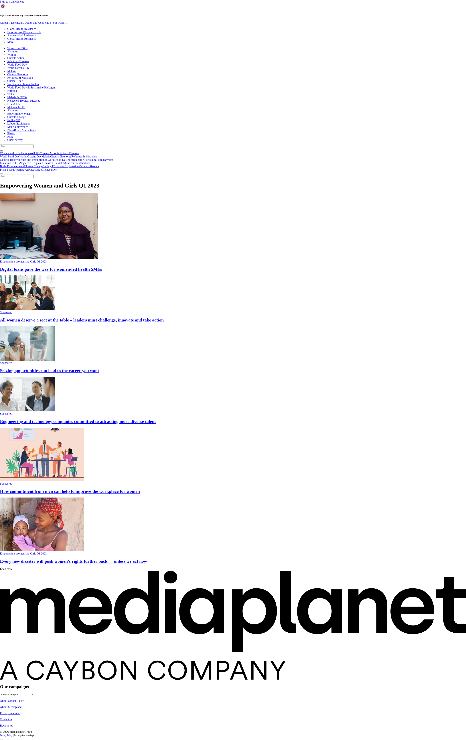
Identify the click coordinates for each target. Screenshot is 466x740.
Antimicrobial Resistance (21, 35)
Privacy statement (10, 713)
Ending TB (13, 120)
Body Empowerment (19, 113)
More (10, 42)
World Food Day (17, 64)
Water (10, 94)
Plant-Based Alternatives (21, 130)
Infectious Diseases (18, 61)
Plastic (11, 133)
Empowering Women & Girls (24, 32)
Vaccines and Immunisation (23, 84)
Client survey (15, 139)
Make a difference (17, 126)
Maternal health (16, 107)
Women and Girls (17, 48)
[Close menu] (1, 173)
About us (12, 51)
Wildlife (11, 54)
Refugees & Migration (20, 77)
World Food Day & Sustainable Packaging (31, 87)
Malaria (11, 71)
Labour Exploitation (18, 123)
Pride (10, 136)
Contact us (6, 719)
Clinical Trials (15, 80)
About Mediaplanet (11, 707)
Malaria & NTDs (17, 97)
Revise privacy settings (24, 735)
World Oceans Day (18, 67)
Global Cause (32, 22)
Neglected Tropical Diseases (23, 100)
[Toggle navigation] (66, 23)
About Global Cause (12, 700)
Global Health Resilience (21, 28)
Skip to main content (12, 1)
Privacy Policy (6, 735)
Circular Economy (17, 74)
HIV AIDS (13, 103)
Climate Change (16, 117)
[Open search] (1, 150)
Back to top (6, 725)
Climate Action (16, 58)
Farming (12, 90)
